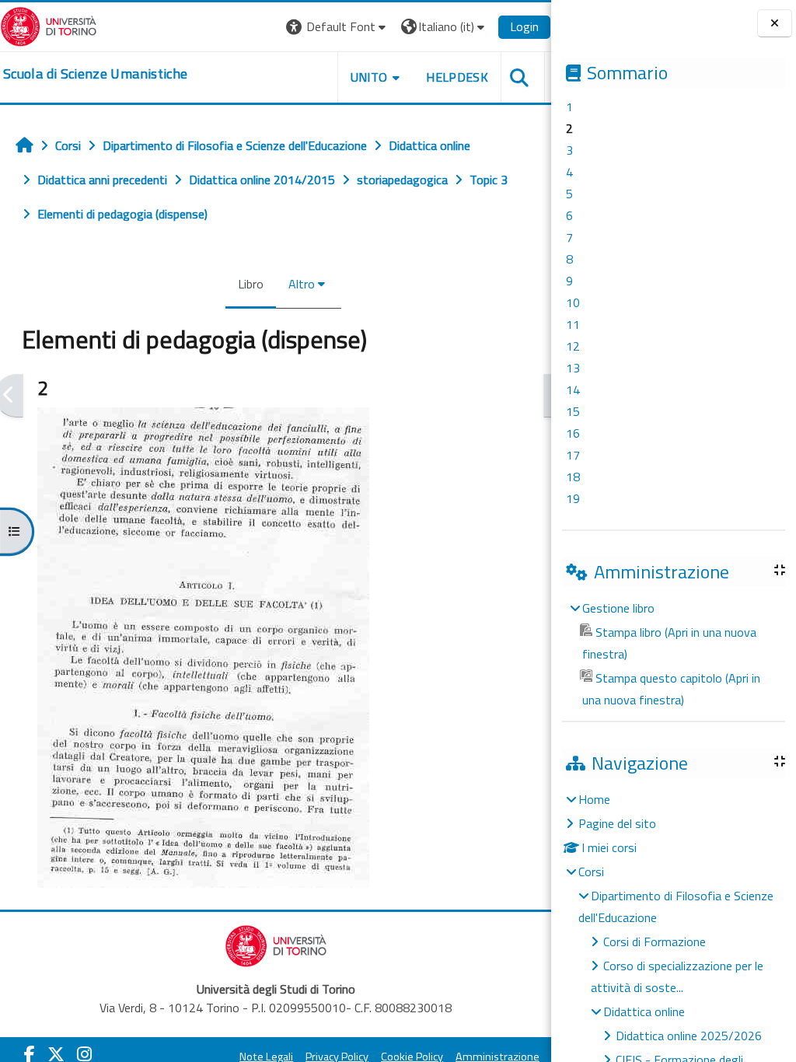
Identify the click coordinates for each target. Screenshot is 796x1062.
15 (573, 411)
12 (573, 346)
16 (573, 433)
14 (573, 389)
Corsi (591, 871)
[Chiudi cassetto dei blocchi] (774, 23)
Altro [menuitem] (301, 283)
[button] (338, 27)
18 (573, 476)
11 (573, 324)
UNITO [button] (369, 77)
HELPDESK (457, 77)
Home (594, 799)
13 (573, 367)
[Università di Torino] (48, 25)
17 (573, 454)
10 (573, 302)
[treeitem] (673, 654)
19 (573, 498)
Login (524, 26)
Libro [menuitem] (251, 283)
